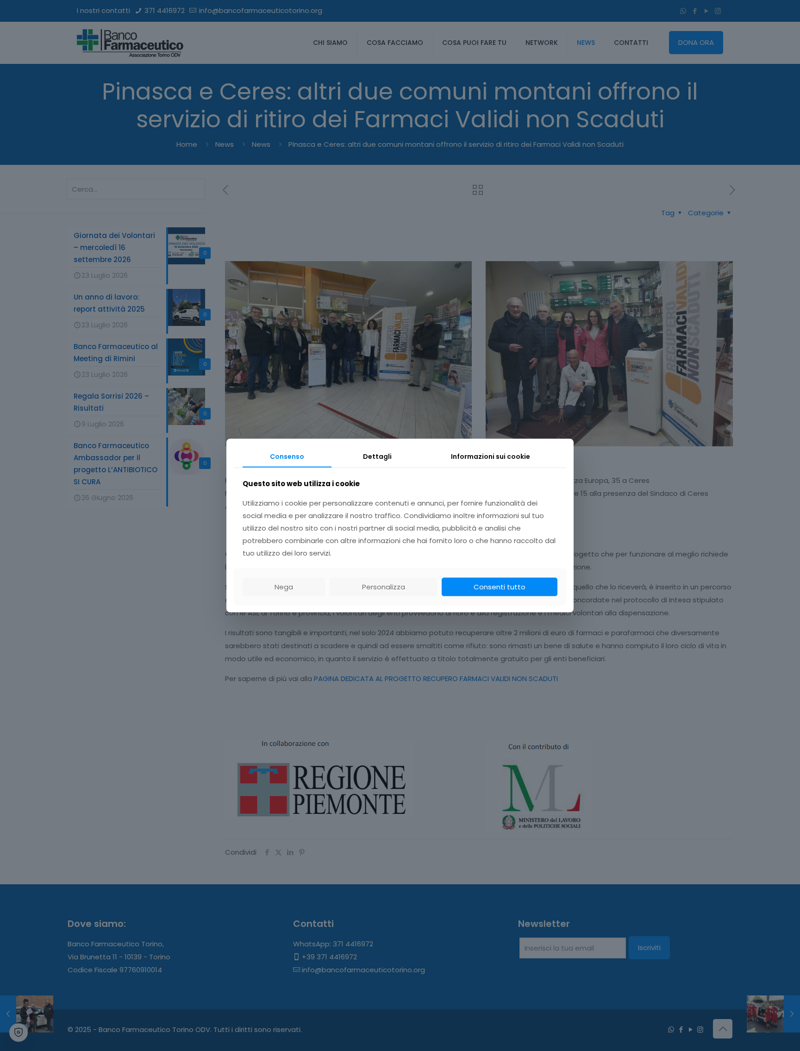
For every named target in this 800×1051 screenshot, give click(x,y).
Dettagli (377, 456)
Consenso (287, 456)
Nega (284, 586)
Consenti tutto (499, 586)
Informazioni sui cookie (490, 456)
